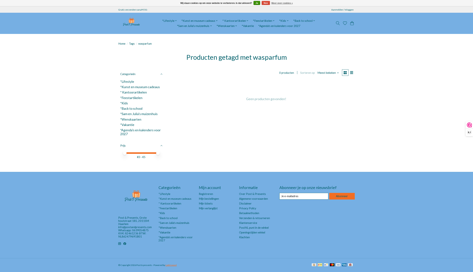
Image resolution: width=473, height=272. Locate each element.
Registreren (206, 193)
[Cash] (314, 265)
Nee (266, 3)
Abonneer (342, 196)
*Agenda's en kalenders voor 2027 (279, 25)
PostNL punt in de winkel (254, 227)
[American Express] (344, 265)
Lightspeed (171, 265)
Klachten (244, 237)
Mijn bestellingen (209, 198)
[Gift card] (350, 265)
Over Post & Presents (252, 193)
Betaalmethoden (249, 213)
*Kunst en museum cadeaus (140, 87)
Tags (132, 43)
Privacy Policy (247, 208)
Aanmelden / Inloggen (342, 9)
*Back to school (131, 108)
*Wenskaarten (130, 119)
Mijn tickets (206, 203)
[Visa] (338, 265)
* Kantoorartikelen (133, 92)
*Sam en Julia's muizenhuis (139, 114)
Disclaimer (245, 203)
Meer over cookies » (282, 3)
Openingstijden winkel (252, 232)
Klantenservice (248, 222)
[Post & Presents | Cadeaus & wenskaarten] (131, 23)
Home (121, 43)
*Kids (124, 103)
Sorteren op (307, 72)
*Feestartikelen (131, 98)
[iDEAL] (320, 265)
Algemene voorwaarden (253, 198)
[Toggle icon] (338, 23)
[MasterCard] (332, 265)
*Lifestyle (127, 82)
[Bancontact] (326, 265)
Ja (257, 3)
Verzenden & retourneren (254, 218)
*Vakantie (248, 25)
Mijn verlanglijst (208, 208)
